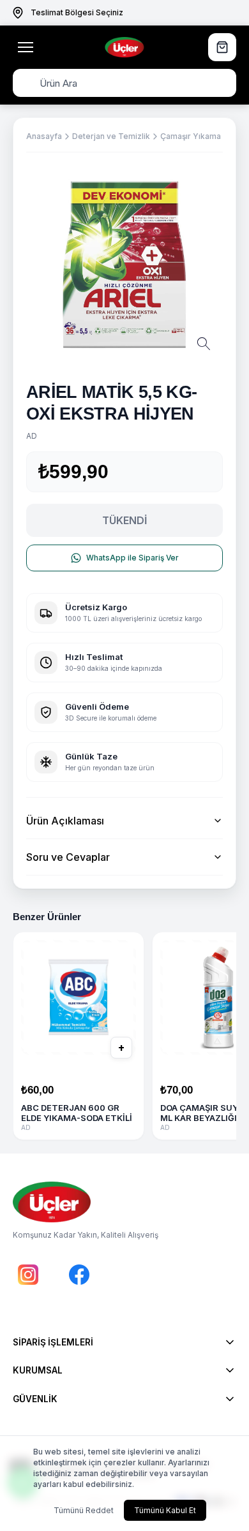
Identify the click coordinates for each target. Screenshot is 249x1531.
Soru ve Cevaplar (68, 857)
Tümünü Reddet (84, 1510)
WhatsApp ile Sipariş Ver (132, 557)
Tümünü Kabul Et (165, 1510)
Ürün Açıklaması (65, 820)
